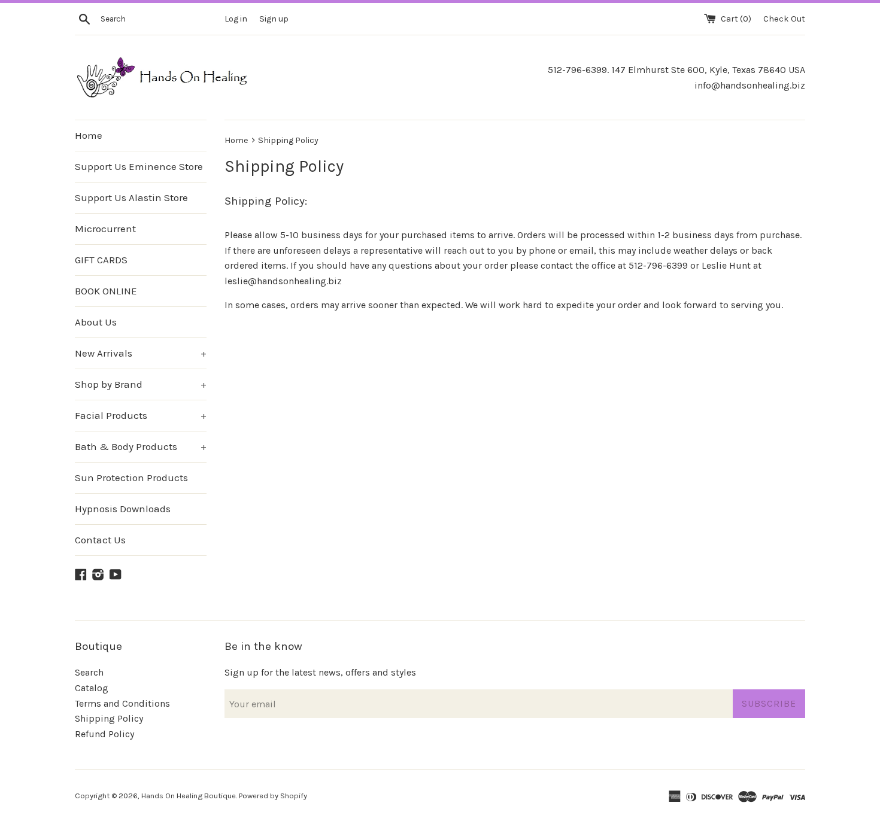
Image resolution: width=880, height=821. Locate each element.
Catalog (91, 688)
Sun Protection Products (131, 478)
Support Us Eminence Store (139, 166)
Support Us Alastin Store (131, 197)
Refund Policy (104, 734)
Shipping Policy (109, 718)
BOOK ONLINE (106, 291)
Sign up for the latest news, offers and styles (320, 672)
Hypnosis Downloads (123, 509)
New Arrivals (141, 353)
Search (89, 672)
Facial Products (141, 415)
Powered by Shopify (273, 795)
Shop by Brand (141, 384)
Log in (235, 19)
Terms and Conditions (122, 703)
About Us (96, 322)
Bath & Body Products (141, 446)
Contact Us (100, 540)
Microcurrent (105, 229)
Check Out (784, 19)
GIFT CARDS (101, 260)
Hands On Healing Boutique (188, 795)
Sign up (274, 19)
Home (88, 135)
